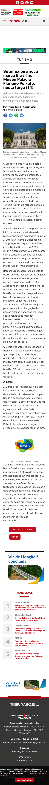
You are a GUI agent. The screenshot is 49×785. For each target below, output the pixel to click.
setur (15, 537)
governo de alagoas (22, 530)
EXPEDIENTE (17, 715)
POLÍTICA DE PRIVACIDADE (28, 716)
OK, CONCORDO (24, 780)
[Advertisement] (24, 36)
